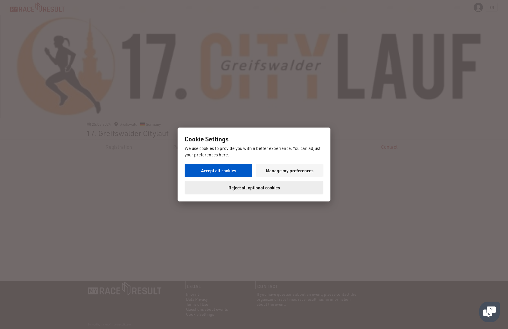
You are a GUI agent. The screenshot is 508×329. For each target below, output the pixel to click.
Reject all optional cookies (254, 188)
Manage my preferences (289, 170)
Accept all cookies (218, 170)
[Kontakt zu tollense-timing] (489, 312)
